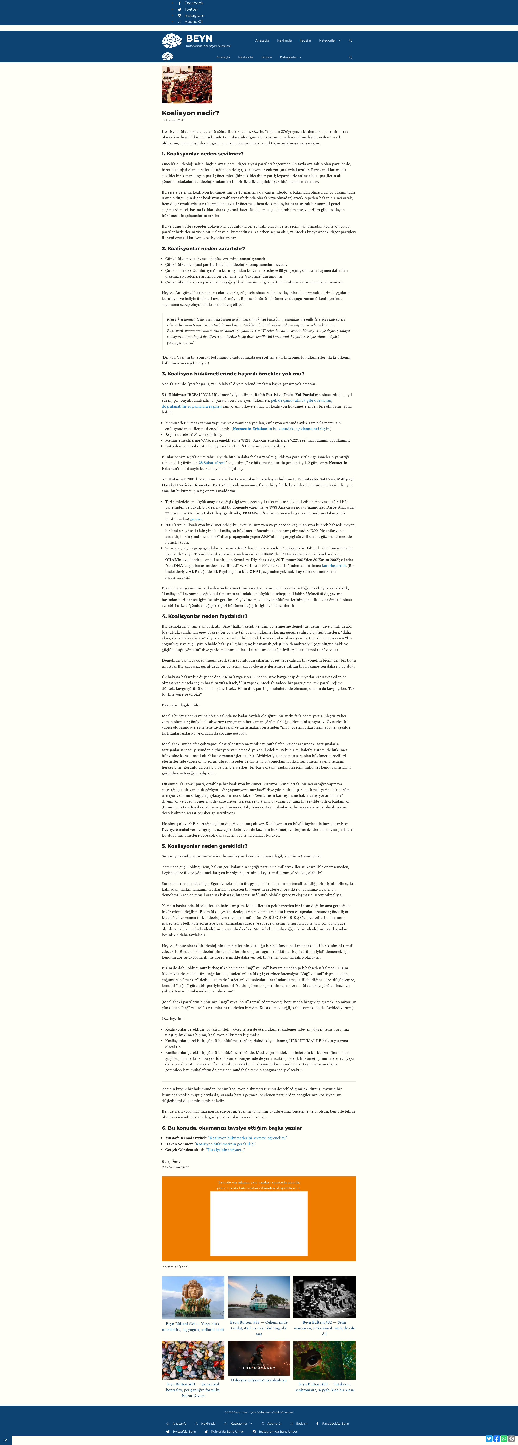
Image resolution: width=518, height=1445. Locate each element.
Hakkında (284, 40)
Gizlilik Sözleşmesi (283, 1412)
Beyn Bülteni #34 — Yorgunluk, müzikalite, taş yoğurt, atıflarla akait (193, 1327)
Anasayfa (262, 40)
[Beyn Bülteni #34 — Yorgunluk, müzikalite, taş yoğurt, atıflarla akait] (193, 1298)
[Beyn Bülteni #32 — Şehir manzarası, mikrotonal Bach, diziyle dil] (324, 1298)
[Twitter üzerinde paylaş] (489, 1438)
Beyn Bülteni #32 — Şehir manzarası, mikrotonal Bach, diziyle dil (324, 1328)
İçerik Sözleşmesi (260, 1412)
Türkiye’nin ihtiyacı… (225, 1150)
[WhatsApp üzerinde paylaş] (504, 1438)
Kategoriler (327, 40)
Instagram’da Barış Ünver (277, 1431)
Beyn (199, 38)
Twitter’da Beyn (184, 1431)
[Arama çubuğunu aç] (350, 40)
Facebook (193, 2)
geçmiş (196, 519)
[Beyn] (167, 57)
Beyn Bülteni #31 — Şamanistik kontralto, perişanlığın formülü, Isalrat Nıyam (193, 1390)
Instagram (194, 15)
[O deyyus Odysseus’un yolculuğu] (259, 1359)
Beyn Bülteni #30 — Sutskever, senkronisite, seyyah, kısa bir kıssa (324, 1387)
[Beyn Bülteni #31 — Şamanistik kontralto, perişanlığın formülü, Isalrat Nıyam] (193, 1361)
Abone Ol (193, 21)
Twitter (191, 9)
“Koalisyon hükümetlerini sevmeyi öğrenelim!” (248, 1138)
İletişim (305, 40)
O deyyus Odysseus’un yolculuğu (259, 1380)
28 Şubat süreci (212, 463)
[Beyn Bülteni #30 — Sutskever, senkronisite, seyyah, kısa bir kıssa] (324, 1361)
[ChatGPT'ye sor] (511, 1438)
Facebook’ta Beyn (335, 1423)
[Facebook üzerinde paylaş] (496, 1438)
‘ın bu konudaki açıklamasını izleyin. (281, 429)
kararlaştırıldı (334, 566)
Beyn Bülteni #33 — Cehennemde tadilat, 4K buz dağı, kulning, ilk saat (259, 1328)
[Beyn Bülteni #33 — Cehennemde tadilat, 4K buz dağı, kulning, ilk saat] (259, 1298)
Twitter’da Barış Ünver (227, 1431)
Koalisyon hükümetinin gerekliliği (225, 1144)
